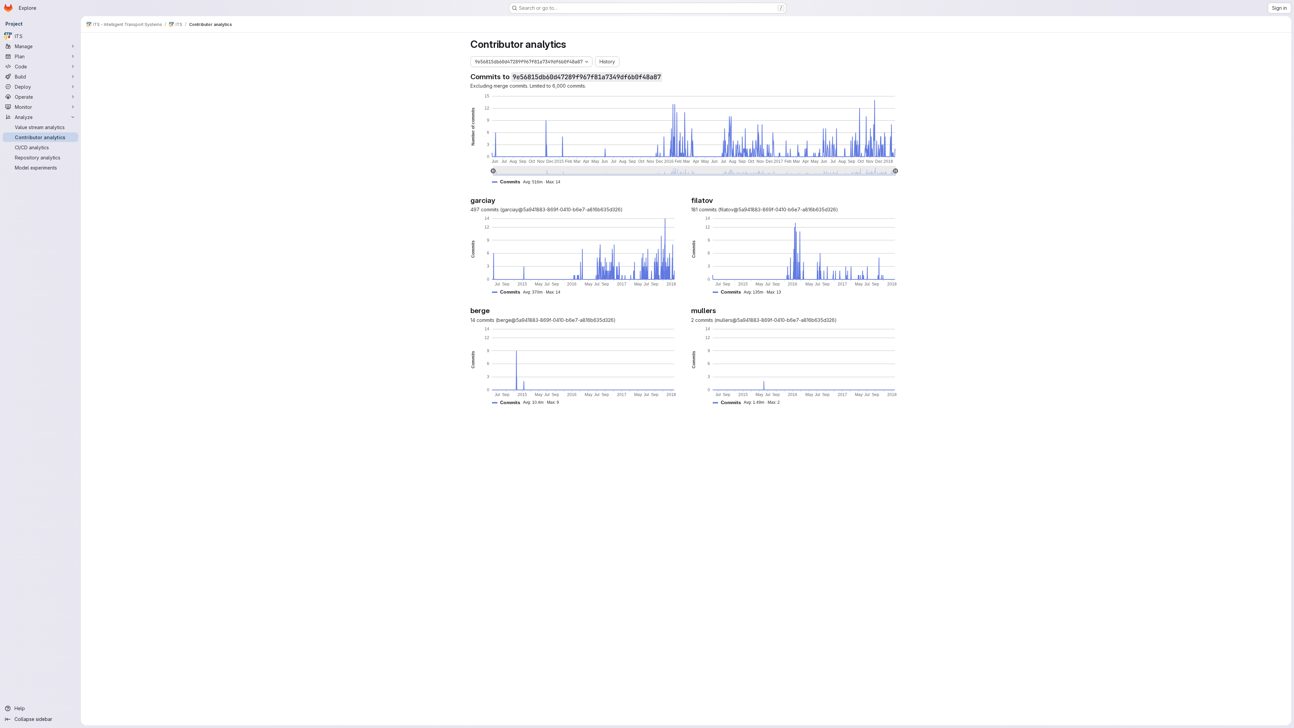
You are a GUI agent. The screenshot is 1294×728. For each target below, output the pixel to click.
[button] (529, 181)
